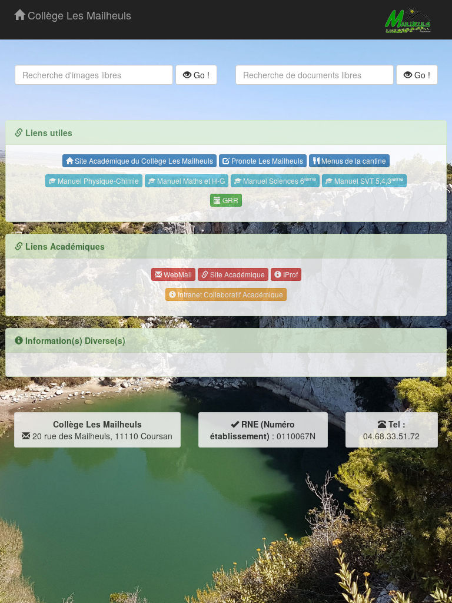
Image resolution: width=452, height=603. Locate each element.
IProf (289, 274)
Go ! (200, 75)
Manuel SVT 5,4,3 (368, 180)
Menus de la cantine (353, 160)
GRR (229, 200)
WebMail (177, 274)
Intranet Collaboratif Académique (229, 294)
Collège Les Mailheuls (78, 14)
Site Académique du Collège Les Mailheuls (143, 160)
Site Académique (236, 274)
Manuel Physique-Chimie (97, 180)
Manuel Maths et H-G (190, 180)
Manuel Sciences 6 (278, 180)
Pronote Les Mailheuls (266, 160)
